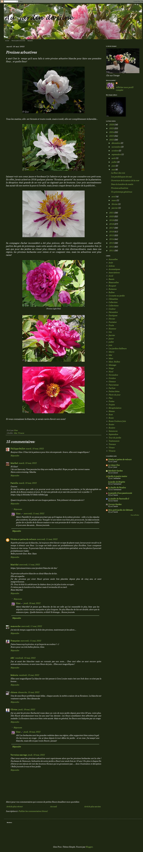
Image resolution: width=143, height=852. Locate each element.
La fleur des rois (118, 173)
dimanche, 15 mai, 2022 (28, 692)
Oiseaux (112, 381)
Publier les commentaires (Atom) (33, 811)
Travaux (112, 444)
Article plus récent (14, 806)
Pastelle (14, 483)
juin (113, 166)
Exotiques (112, 315)
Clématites (113, 299)
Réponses (18, 509)
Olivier (14, 709)
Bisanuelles (113, 282)
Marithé (14, 564)
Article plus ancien (92, 806)
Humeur (112, 329)
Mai (15, 433)
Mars (110, 358)
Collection (112, 302)
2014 (111, 239)
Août (110, 262)
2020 (111, 216)
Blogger (89, 847)
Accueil (7, 40)
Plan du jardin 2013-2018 (18, 40)
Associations (114, 272)
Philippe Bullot (18, 448)
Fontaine (112, 322)
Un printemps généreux (121, 192)
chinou (14, 692)
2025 (111, 128)
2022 (111, 140)
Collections (113, 305)
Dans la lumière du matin (122, 184)
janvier (114, 208)
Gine (18, 513)
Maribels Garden (115, 471)
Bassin (111, 279)
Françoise (15, 641)
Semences (112, 431)
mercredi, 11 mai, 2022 (33, 513)
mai (113, 169)
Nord (110, 371)
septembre (116, 154)
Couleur (111, 309)
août (113, 158)
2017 (111, 228)
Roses (111, 418)
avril (113, 196)
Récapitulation (114, 408)
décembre (116, 143)
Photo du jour (114, 395)
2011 (111, 250)
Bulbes (111, 292)
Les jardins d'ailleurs (117, 348)
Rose (110, 414)
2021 (111, 213)
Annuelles (113, 259)
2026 (111, 124)
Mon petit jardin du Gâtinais (120, 510)
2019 (111, 220)
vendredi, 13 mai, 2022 (25, 658)
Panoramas (113, 385)
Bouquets (30, 40)
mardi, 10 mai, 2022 (35, 448)
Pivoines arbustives (119, 188)
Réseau (111, 411)
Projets (111, 404)
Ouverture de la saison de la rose (125, 180)
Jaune (111, 338)
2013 (111, 243)
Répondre (15, 455)
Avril (110, 276)
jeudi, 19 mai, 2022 (31, 603)
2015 (111, 235)
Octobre (112, 378)
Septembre (113, 434)
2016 (111, 231)
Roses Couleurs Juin (117, 421)
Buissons (112, 289)
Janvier (111, 335)
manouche (16, 626)
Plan (110, 398)
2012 (111, 247)
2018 (111, 224)
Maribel (14, 463)
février (114, 204)
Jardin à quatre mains (117, 476)
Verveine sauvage (19, 755)
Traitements (113, 441)
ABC (12, 658)
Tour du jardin (114, 437)
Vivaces (21, 433)
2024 (111, 132)
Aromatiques (114, 269)
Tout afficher (134, 515)
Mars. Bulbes (114, 362)
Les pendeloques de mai (121, 177)
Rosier (111, 424)
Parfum (111, 388)
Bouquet (112, 286)
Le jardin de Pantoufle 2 (118, 498)
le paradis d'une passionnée (120, 493)
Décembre (113, 312)
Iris (110, 332)
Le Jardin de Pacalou (117, 487)
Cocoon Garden (115, 504)
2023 (111, 136)
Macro (111, 352)
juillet (114, 162)
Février (111, 319)
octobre (115, 150)
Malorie (14, 675)
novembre (116, 147)
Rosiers (111, 428)
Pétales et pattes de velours (23, 539)
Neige (111, 368)
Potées (111, 401)
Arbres (111, 266)
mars (113, 200)
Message (112, 365)
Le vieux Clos (114, 465)
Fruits (111, 325)
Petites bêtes (113, 391)
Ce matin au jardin (116, 295)
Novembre (113, 375)
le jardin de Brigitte (116, 482)
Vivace (111, 447)
